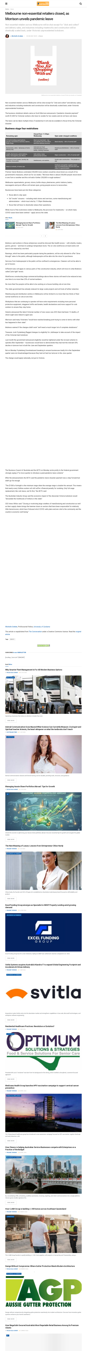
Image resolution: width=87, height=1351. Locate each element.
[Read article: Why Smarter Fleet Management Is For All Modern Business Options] (43, 695)
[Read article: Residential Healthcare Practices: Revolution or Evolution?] (43, 1051)
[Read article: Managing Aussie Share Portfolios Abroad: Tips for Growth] (10, 225)
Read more (11, 720)
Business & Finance (14, 853)
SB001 (12, 639)
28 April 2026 (22, 1090)
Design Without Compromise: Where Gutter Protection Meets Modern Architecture (40, 1266)
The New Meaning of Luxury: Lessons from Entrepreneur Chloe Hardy (68, 225)
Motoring (10, 677)
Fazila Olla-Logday (12, 672)
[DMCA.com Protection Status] (43, 645)
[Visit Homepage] (43, 4)
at (8, 794)
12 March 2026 (24, 1330)
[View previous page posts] (41, 235)
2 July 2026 (20, 227)
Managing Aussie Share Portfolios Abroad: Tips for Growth (30, 786)
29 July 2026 (23, 672)
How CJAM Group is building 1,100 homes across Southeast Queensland (35, 1209)
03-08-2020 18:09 (31, 36)
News (12, 9)
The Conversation (35, 632)
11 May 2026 (22, 970)
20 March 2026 (24, 1269)
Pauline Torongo (12, 848)
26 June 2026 (22, 910)
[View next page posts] (45, 235)
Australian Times (12, 732)
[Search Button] (81, 4)
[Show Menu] (6, 4)
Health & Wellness (14, 1095)
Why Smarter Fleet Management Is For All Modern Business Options (33, 670)
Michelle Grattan (17, 36)
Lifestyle (10, 737)
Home (7, 9)
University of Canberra (41, 627)
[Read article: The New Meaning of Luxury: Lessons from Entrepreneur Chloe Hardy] (50, 225)
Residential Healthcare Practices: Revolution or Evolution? (29, 1026)
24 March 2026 (23, 1211)
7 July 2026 (22, 732)
